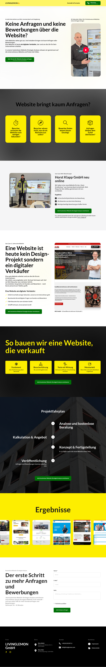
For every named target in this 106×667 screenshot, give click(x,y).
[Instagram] (11, 652)
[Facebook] (6, 652)
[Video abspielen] (86, 50)
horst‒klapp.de (81, 217)
